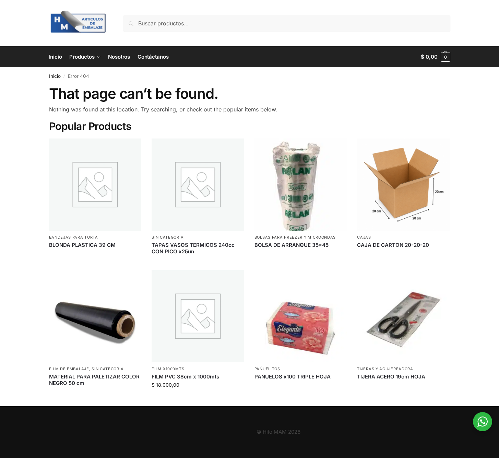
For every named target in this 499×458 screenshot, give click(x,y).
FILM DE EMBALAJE (69, 368)
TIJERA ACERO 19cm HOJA (391, 376)
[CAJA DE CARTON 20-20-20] (403, 184)
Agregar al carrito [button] (198, 399)
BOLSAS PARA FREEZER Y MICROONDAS (295, 237)
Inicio (55, 76)
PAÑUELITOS (267, 368)
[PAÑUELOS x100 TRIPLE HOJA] (300, 316)
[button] (435, 57)
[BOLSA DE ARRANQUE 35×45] (300, 184)
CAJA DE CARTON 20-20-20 (393, 245)
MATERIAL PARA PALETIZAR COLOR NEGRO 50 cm (94, 380)
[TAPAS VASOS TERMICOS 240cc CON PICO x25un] (198, 184)
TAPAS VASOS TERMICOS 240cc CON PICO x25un (193, 248)
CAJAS (364, 237)
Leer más (95, 256)
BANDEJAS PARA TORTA (73, 237)
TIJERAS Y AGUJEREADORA (385, 368)
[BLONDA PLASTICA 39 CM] (95, 184)
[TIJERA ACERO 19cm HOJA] (403, 316)
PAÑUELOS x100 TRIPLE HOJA (292, 376)
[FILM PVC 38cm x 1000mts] (198, 316)
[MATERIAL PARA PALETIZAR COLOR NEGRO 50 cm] (95, 316)
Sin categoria (167, 237)
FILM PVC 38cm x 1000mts (185, 376)
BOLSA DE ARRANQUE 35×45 (291, 245)
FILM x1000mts (168, 368)
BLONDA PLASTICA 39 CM (82, 245)
